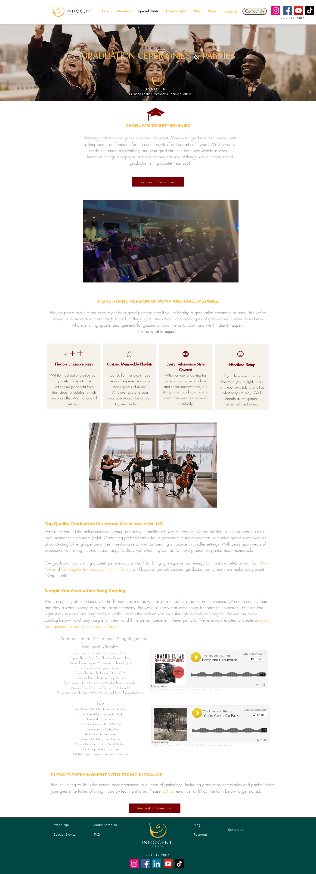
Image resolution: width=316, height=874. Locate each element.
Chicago (95, 569)
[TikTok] (309, 10)
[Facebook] (287, 10)
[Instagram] (275, 10)
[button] (230, 11)
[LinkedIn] (156, 863)
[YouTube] (298, 10)
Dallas (124, 569)
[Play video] (161, 241)
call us (167, 791)
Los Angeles (71, 569)
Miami (111, 569)
